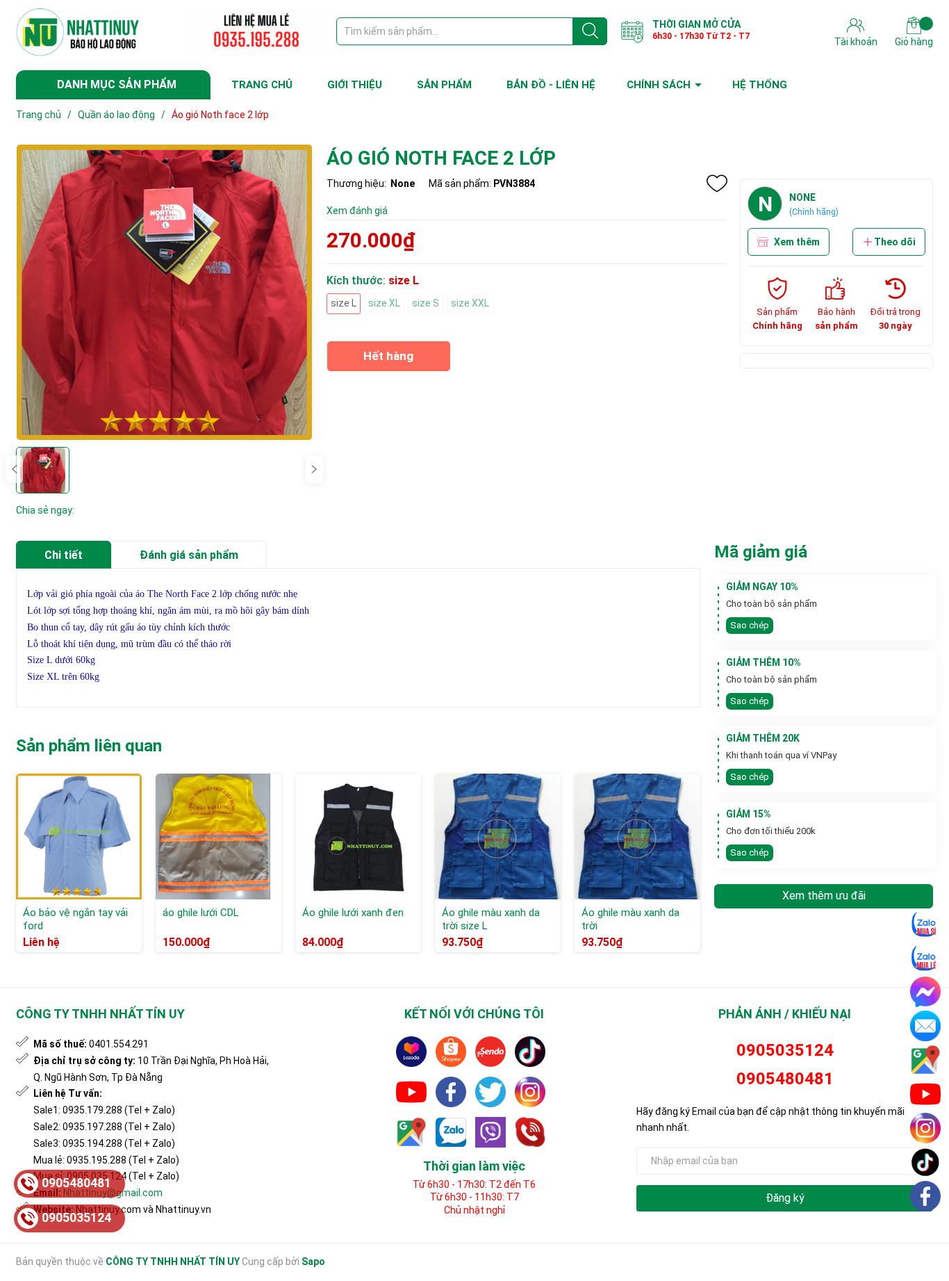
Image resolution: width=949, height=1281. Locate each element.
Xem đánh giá (357, 210)
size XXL (470, 303)
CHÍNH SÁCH (659, 85)
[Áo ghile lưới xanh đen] (358, 836)
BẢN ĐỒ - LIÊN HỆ (550, 85)
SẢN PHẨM (444, 85)
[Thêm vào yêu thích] (717, 183)
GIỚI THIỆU (354, 85)
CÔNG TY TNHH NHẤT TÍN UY (173, 1261)
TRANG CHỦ (261, 85)
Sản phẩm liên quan (89, 746)
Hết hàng (388, 360)
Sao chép (749, 625)
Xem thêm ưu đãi (824, 895)
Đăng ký (785, 1198)
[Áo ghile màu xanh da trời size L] (498, 836)
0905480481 (785, 1078)
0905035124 (785, 1050)
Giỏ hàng (914, 41)
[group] (164, 292)
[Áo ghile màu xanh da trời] (637, 836)
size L (343, 303)
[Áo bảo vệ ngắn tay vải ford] (79, 836)
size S (425, 303)
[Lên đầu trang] (926, 1228)
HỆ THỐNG (759, 85)
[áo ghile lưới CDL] (218, 836)
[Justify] (590, 31)
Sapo (313, 1261)
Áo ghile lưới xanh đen (353, 912)
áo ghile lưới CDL (201, 912)
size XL (384, 303)
